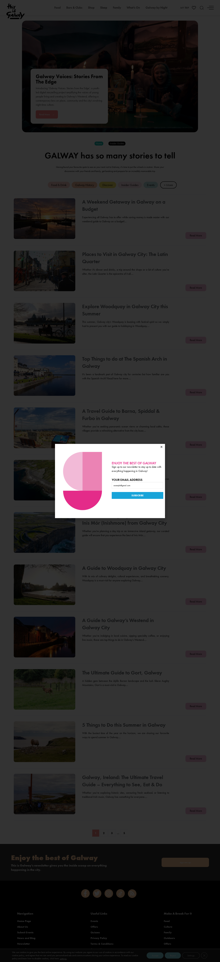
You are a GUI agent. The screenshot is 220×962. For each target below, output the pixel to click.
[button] (161, 447)
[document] (110, 481)
